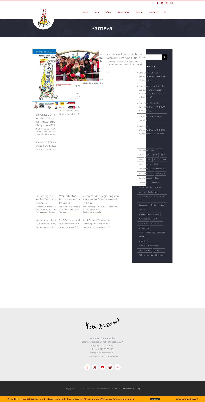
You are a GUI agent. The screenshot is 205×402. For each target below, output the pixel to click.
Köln (162, 205)
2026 (156, 164)
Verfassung (159, 250)
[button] (165, 12)
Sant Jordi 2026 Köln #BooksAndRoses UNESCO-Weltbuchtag (152, 76)
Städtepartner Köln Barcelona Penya (152, 235)
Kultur (46, 134)
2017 (148, 155)
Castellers (143, 183)
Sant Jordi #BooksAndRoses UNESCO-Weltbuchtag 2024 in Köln (152, 130)
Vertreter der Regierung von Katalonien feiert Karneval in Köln (101, 199)
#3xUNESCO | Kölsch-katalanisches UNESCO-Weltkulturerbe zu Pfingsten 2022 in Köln (53, 74)
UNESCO (142, 241)
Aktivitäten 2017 (146, 173)
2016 (141, 155)
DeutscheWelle (145, 187)
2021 (148, 159)
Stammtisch (137, 64)
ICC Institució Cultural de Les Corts (152, 198)
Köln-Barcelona (46, 129)
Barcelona (160, 173)
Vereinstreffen (145, 250)
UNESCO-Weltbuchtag (148, 246)
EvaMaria (67, 207)
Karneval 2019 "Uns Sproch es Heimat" (77, 63)
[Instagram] (110, 367)
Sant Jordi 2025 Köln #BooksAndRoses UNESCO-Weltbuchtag (152, 107)
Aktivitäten (143, 169)
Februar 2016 (116, 64)
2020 (141, 159)
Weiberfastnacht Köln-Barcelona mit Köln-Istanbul (74, 199)
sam (112, 62)
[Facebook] (87, 367)
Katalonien (143, 205)
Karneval (39, 134)
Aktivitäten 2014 (72, 209)
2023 (163, 159)
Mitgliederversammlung (149, 214)
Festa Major (153, 192)
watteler (90, 207)
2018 (155, 155)
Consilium (155, 183)
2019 (163, 155)
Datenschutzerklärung (131, 389)
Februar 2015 (45, 209)
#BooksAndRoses (146, 150)
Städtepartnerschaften (45, 212)
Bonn (157, 178)
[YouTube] (102, 367)
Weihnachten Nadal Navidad (151, 255)
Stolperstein (144, 228)
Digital (158, 187)
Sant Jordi (157, 219)
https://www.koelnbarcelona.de (102, 356)
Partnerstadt (144, 219)
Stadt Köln (143, 223)
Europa (142, 192)
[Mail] (118, 367)
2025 (148, 164)
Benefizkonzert (145, 178)
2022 (156, 159)
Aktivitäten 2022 (48, 131)
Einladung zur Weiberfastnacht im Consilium (48, 199)
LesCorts (142, 210)
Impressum (116, 389)
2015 (159, 150)
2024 (141, 164)
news (52, 134)
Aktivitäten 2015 (158, 169)
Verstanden (155, 399)
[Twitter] (95, 367)
